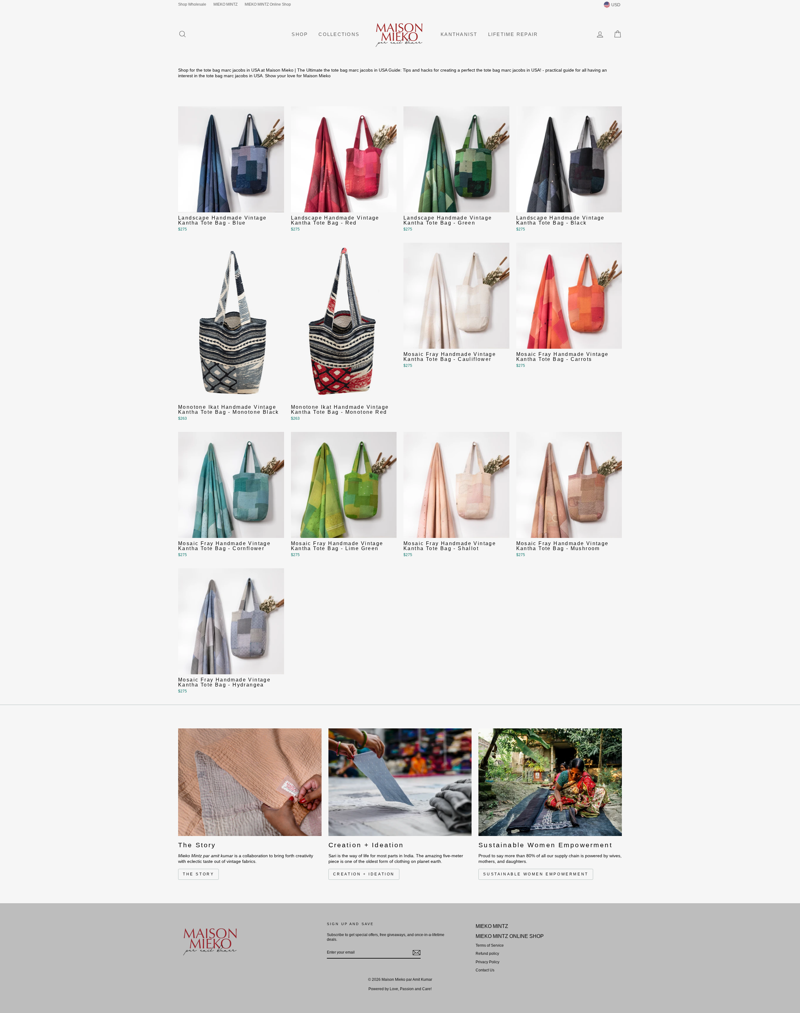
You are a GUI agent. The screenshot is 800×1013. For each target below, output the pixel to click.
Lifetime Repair (513, 34)
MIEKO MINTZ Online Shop (268, 4)
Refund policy (487, 953)
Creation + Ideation (364, 874)
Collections (338, 34)
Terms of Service (490, 945)
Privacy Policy (487, 962)
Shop (300, 34)
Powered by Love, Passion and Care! (400, 989)
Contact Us (485, 970)
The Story (198, 874)
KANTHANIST (459, 34)
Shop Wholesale (192, 4)
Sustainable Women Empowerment (535, 874)
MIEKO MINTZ (225, 4)
